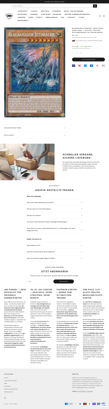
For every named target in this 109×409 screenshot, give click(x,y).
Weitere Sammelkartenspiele (77, 14)
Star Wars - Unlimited (51, 14)
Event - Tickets (36, 17)
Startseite (22, 11)
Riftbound (22, 14)
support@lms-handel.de (85, 391)
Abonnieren (63, 281)
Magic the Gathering (73, 11)
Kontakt (71, 17)
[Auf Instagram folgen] (5, 398)
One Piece (45, 11)
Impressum (7, 386)
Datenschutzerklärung (10, 389)
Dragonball (23, 20)
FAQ (62, 17)
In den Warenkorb (88, 59)
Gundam (34, 14)
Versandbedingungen (10, 380)
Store (81, 17)
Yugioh (34, 11)
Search (6, 378)
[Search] (95, 6)
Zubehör (21, 17)
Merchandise (51, 17)
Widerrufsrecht (8, 392)
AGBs (5, 383)
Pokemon (57, 11)
